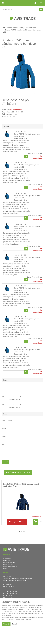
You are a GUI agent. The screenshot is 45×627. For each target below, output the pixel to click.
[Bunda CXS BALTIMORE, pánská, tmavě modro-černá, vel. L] (22, 503)
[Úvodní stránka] (4, 28)
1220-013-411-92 (20, 286)
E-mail (4, 436)
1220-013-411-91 (20, 347)
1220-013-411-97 (20, 162)
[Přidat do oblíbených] (40, 522)
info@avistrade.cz (13, 596)
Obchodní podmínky (9, 562)
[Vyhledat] (41, 9)
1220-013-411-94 (20, 224)
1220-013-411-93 (20, 255)
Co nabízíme (7, 560)
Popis (5, 380)
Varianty (6, 126)
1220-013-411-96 (20, 132)
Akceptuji (6, 624)
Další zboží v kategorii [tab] (18, 472)
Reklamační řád (8, 564)
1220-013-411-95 (20, 316)
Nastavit (14, 624)
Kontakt (5, 568)
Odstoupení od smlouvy (10, 566)
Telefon (4, 428)
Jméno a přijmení (7, 420)
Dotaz (5, 414)
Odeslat (5, 462)
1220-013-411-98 (20, 193)
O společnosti (7, 558)
